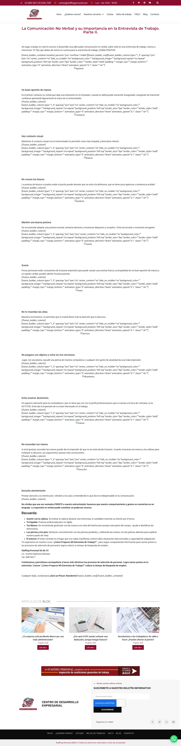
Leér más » (43, 647)
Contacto (154, 14)
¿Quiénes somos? (72, 14)
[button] (157, 3)
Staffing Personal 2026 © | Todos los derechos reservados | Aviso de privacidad (90, 743)
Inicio (59, 14)
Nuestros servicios (92, 14)
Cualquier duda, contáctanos (49, 575)
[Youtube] (150, 3)
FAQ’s (137, 14)
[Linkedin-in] (166, 722)
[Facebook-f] (133, 3)
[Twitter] (139, 3)
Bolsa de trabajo (124, 14)
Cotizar (110, 14)
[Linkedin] (144, 3)
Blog (145, 14)
